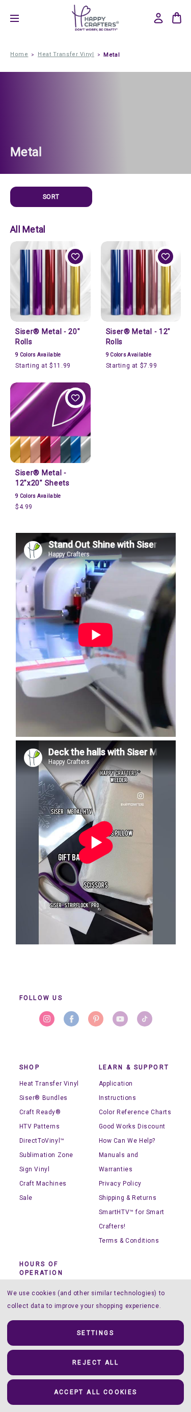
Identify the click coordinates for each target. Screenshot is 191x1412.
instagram (46, 1018)
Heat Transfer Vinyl (49, 1083)
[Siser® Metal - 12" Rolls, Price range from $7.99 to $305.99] (141, 281)
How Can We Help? (127, 1140)
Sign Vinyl (34, 1169)
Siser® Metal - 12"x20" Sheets (42, 478)
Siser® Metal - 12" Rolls (138, 336)
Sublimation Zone (46, 1155)
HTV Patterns (39, 1126)
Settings (95, 1333)
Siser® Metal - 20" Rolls (47, 336)
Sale (26, 1197)
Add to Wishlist (75, 256)
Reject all (95, 1362)
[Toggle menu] (22, 18)
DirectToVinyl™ (42, 1140)
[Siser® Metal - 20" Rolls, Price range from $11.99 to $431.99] (50, 281)
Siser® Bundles (43, 1097)
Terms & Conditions (129, 1240)
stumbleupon (144, 1018)
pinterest (95, 1018)
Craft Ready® (40, 1112)
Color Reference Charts (135, 1112)
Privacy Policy (120, 1183)
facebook (71, 1018)
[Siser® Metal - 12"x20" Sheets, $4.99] (50, 422)
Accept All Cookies (96, 1392)
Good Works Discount (132, 1126)
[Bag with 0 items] (176, 17)
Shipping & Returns (128, 1197)
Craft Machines (43, 1183)
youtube (120, 1018)
